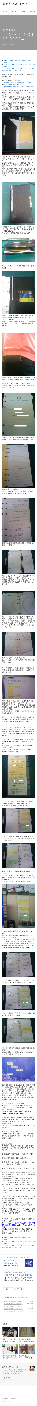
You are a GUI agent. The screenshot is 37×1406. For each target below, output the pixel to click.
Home (4, 12)
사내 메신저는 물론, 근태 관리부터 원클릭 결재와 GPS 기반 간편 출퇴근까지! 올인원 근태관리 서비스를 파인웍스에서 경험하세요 (18, 1279)
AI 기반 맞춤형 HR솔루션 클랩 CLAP (11, 1260)
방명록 (23, 12)
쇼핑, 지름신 (13, 1297)
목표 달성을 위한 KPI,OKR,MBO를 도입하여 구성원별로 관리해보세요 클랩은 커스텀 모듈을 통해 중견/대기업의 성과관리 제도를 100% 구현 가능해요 (12, 1264)
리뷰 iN (6, 1297)
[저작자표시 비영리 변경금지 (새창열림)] (26, 1289)
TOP (33, 1399)
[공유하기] (10, 1289)
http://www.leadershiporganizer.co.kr (16, 82)
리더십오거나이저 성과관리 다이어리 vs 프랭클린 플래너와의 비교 (18, 69)
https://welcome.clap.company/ (14, 1257)
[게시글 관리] (12, 1289)
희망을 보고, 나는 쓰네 (16, 4)
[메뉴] (33, 3)
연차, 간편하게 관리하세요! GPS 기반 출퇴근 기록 (17, 1275)
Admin (32, 12)
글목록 (14, 12)
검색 (28, 4)
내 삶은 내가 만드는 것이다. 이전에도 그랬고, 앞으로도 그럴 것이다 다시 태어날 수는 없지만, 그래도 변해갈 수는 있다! (14, 1372)
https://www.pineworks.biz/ (13, 1272)
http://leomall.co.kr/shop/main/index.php (18, 87)
